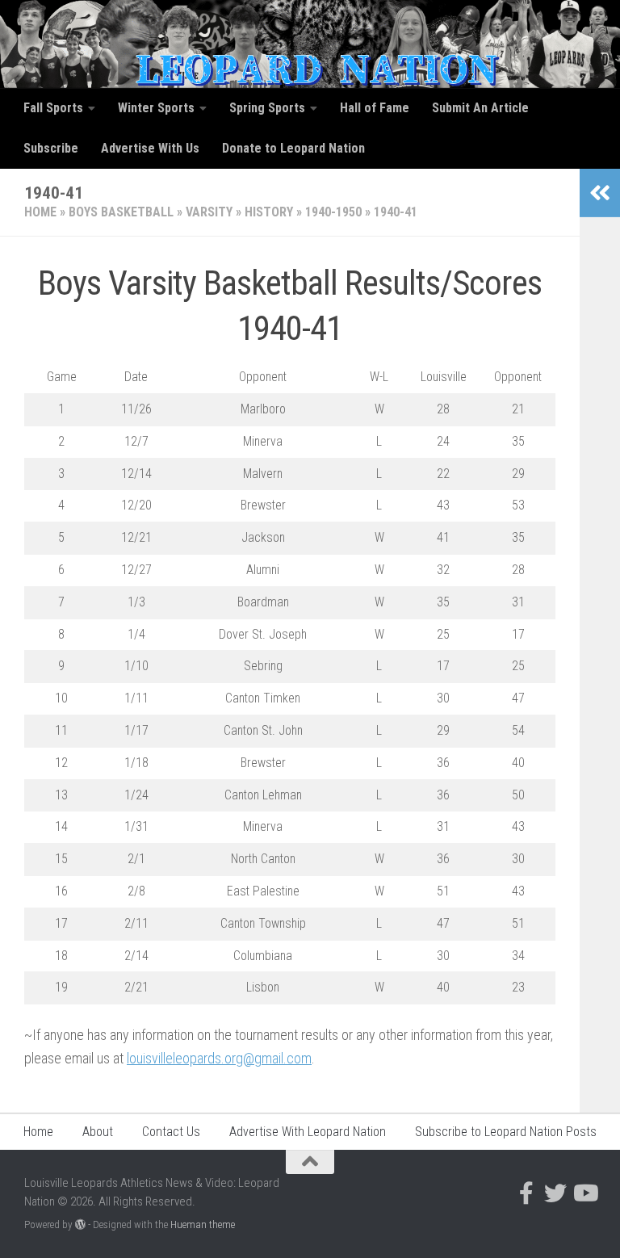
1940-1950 (333, 212)
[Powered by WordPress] (80, 1224)
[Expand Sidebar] (600, 193)
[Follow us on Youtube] (584, 1193)
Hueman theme (202, 1224)
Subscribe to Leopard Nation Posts (506, 1131)
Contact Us (171, 1131)
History (269, 212)
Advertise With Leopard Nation (307, 1131)
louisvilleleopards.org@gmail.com (219, 1058)
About (97, 1131)
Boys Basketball (121, 212)
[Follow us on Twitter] (555, 1193)
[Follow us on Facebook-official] (526, 1193)
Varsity (209, 212)
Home (40, 212)
